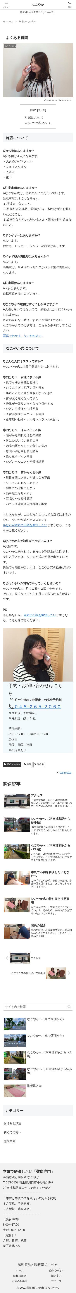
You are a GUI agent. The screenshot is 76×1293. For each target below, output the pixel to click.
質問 (29, 764)
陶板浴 (40, 764)
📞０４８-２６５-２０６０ (34, 706)
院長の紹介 (19, 1275)
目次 (33, 110)
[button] (69, 1007)
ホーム (20, 1270)
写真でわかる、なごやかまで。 (23, 335)
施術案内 (56, 1275)
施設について (35, 117)
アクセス (56, 1281)
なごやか (38, 4)
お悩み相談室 (19, 1281)
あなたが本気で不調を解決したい (25, 525)
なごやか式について (39, 122)
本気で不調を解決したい (40, 615)
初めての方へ (13, 764)
